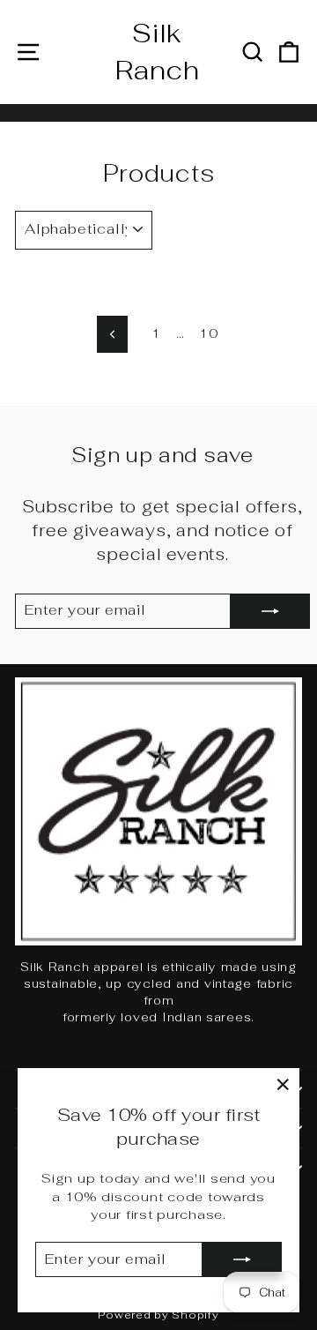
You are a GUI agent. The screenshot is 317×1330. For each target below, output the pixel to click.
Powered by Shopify (158, 1315)
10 (208, 333)
